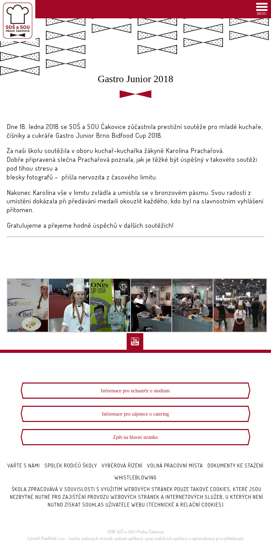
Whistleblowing (135, 477)
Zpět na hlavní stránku (135, 437)
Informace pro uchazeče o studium (135, 390)
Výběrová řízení (122, 465)
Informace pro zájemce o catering (135, 414)
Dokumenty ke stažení (235, 465)
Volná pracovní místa (175, 465)
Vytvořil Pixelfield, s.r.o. (46, 538)
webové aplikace (128, 538)
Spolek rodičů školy (70, 465)
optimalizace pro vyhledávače (217, 538)
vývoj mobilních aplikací (166, 538)
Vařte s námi (23, 465)
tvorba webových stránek (91, 538)
